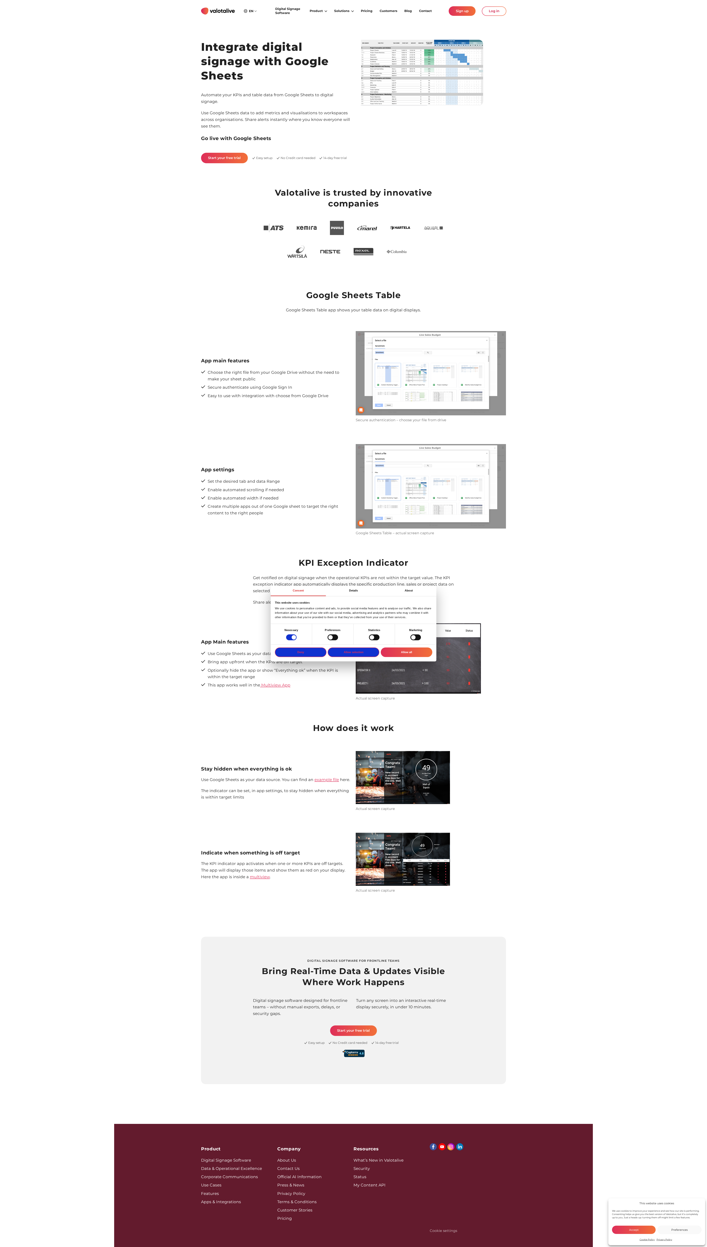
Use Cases (211, 1185)
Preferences (679, 1230)
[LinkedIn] (459, 1146)
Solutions (341, 11)
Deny (300, 652)
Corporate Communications (229, 1176)
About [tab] (409, 590)
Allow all (406, 652)
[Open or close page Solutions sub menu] (352, 11)
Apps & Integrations (221, 1201)
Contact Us (288, 1168)
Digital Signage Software (287, 11)
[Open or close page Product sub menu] (326, 11)
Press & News (290, 1185)
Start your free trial (224, 158)
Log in (494, 11)
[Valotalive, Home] (218, 11)
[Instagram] (450, 1146)
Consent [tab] (298, 590)
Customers (388, 11)
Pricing (366, 11)
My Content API (370, 1185)
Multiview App (275, 685)
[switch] (333, 637)
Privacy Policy (664, 1239)
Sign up (462, 11)
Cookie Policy (647, 1239)
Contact (425, 11)
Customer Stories (294, 1210)
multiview (260, 876)
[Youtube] (442, 1146)
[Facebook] (433, 1146)
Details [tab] (353, 590)
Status (360, 1176)
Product (316, 11)
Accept (634, 1230)
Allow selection (353, 652)
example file (326, 779)
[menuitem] (289, 11)
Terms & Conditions (297, 1201)
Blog (408, 11)
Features (210, 1193)
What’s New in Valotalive (379, 1160)
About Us (286, 1160)
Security (362, 1168)
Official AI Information (299, 1176)
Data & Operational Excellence (231, 1168)
